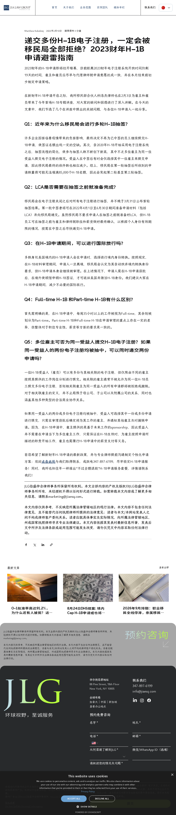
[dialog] (88, 793)
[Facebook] (149, 700)
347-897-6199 (142, 686)
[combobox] (109, 756)
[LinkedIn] (135, 700)
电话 (94, 736)
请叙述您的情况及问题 (106, 763)
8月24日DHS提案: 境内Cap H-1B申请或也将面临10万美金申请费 (86, 610)
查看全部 (164, 567)
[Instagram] (142, 700)
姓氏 (136, 723)
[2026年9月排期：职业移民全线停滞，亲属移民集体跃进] (144, 588)
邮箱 (136, 736)
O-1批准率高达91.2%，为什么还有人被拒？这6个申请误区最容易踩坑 (31, 610)
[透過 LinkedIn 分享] (43, 544)
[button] (88, 806)
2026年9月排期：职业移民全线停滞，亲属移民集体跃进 (143, 610)
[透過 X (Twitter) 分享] (34, 544)
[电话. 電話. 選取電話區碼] (95, 743)
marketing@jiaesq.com (14, 638)
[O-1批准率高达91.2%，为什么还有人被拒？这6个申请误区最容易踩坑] (32, 588)
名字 (94, 723)
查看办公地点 (98, 706)
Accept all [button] (73, 798)
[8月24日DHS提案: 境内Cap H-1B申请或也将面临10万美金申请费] (88, 588)
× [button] (172, 775)
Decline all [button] (102, 798)
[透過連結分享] (51, 544)
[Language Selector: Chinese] (166, 8)
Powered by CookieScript (88, 812)
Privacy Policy (88, 791)
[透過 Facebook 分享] (26, 544)
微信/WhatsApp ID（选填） (151, 750)
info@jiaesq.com (144, 691)
